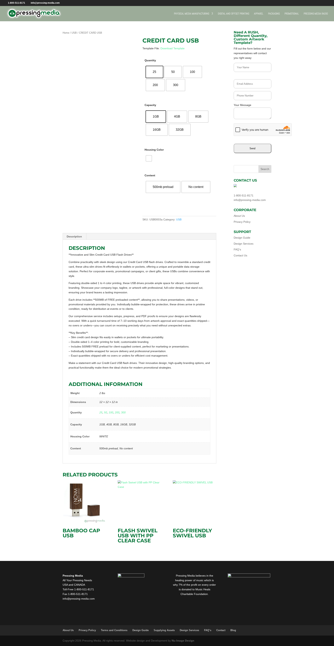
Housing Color (154, 149)
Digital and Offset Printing (233, 13)
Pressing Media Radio (316, 13)
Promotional (292, 13)
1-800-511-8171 (243, 195)
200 (117, 412)
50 (105, 412)
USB (74, 32)
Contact (220, 630)
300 (123, 412)
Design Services (243, 243)
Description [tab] (74, 236)
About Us (239, 215)
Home (66, 32)
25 (100, 412)
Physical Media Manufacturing (191, 13)
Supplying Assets (164, 630)
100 (111, 412)
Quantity (150, 60)
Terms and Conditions (114, 630)
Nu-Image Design (183, 640)
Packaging (274, 13)
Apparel (258, 13)
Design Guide (242, 237)
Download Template (172, 48)
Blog (233, 630)
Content (150, 175)
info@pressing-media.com (250, 199)
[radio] (154, 72)
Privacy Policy (242, 221)
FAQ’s (237, 249)
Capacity (150, 105)
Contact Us (240, 255)
